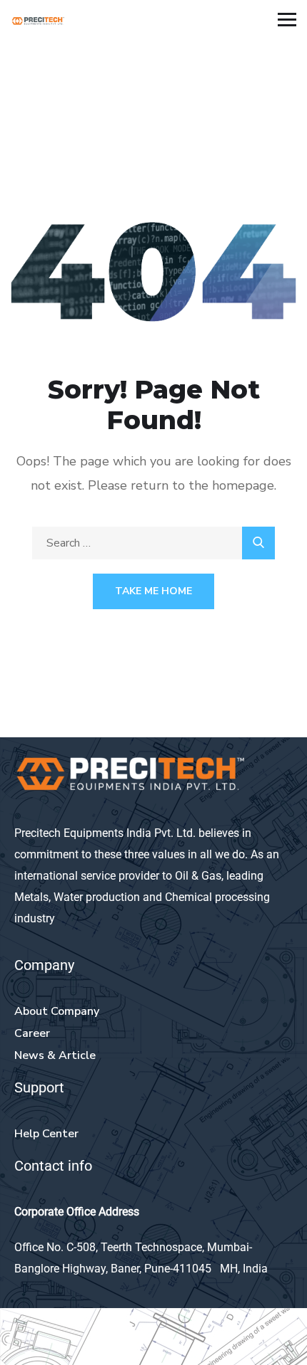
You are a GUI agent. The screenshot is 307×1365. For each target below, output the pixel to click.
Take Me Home (153, 591)
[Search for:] (153, 543)
